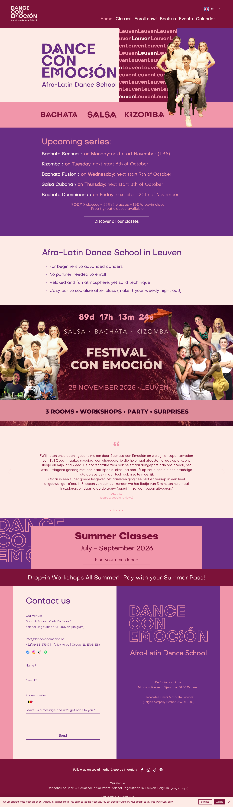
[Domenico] (110, 510)
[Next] (223, 472)
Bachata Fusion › (61, 174)
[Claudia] (113, 510)
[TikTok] (40, 652)
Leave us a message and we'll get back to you (60, 710)
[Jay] (119, 510)
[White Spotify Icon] (161, 769)
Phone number (36, 695)
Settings (205, 802)
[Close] (229, 801)
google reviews (121, 497)
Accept (219, 802)
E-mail (31, 680)
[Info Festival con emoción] (116, 363)
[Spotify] (45, 652)
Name (31, 665)
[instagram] (34, 652)
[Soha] (116, 510)
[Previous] (9, 472)
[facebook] (28, 652)
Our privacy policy (164, 802)
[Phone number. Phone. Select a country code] (31, 701)
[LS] (122, 510)
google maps (179, 788)
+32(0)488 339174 (38, 645)
